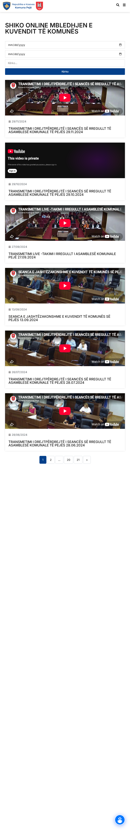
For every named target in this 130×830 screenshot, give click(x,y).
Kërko (65, 71)
